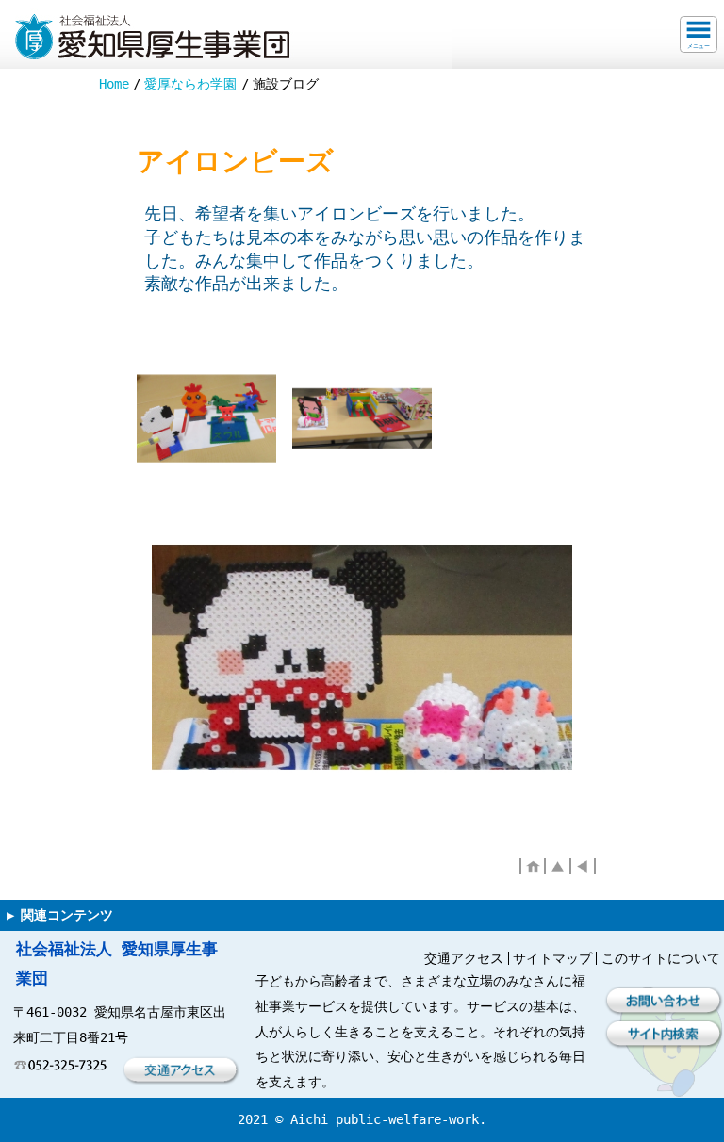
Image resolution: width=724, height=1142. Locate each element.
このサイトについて (660, 958)
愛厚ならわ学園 (190, 83)
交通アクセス (463, 958)
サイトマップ (552, 958)
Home (114, 83)
